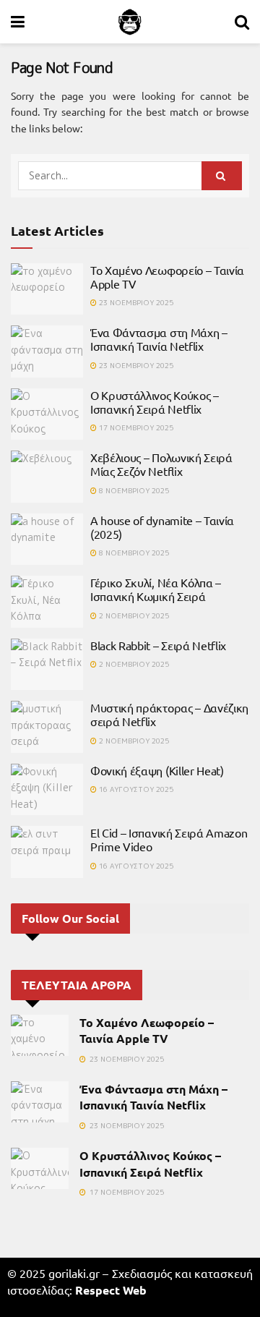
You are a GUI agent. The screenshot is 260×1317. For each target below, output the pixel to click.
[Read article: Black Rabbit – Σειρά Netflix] (47, 665)
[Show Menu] (18, 21)
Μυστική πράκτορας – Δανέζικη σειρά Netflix (169, 714)
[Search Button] (242, 21)
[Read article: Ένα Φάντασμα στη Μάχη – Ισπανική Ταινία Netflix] (47, 351)
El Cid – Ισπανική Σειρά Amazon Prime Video (168, 839)
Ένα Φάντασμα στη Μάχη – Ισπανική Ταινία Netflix (159, 339)
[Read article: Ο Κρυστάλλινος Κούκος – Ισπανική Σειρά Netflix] (47, 414)
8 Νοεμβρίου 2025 (133, 490)
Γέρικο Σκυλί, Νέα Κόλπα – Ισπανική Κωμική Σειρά (155, 589)
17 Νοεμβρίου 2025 (135, 427)
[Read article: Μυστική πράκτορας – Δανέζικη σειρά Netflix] (47, 727)
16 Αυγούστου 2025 (135, 789)
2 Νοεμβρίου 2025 (133, 615)
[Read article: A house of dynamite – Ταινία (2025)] (47, 539)
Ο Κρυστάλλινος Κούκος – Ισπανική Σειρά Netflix (154, 402)
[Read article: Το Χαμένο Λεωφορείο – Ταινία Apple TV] (47, 289)
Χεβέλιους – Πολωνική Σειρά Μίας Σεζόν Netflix (161, 464)
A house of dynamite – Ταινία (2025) (162, 527)
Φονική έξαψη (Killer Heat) (157, 770)
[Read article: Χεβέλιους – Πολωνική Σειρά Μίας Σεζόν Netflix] (47, 477)
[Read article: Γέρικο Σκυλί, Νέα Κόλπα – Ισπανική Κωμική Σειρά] (47, 602)
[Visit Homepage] (130, 21)
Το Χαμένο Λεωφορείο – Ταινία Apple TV (167, 277)
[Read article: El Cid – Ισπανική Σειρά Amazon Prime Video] (47, 852)
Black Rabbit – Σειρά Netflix (158, 645)
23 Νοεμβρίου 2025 (135, 302)
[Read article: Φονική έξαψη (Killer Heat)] (47, 790)
